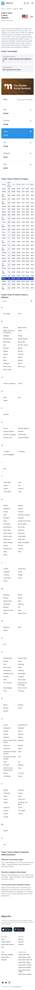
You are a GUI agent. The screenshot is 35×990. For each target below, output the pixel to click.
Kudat (5, 551)
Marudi (20, 598)
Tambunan (6, 793)
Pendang (21, 670)
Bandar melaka (23, 339)
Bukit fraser (7, 366)
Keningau (6, 518)
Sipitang (20, 765)
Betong (20, 360)
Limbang (6, 575)
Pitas (5, 679)
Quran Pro (4, 959)
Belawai (20, 351)
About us (20, 939)
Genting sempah (8, 431)
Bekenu (20, 348)
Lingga (20, 575)
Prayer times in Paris (24, 954)
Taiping (5, 790)
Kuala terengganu (23, 542)
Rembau (6, 708)
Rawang (20, 705)
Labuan (5, 568)
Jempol (5, 488)
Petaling (6, 676)
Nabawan (6, 627)
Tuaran (20, 813)
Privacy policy (5, 957)
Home (2, 8)
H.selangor (21, 451)
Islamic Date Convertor (7, 944)
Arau (19, 313)
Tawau (5, 799)
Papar (20, 661)
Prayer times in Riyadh (24, 967)
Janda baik (6, 482)
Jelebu (5, 485)
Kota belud (6, 524)
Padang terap (22, 658)
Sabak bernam (22, 725)
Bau (4, 345)
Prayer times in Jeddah (24, 965)
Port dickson (7, 683)
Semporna (6, 745)
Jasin (19, 482)
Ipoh (4, 468)
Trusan (5, 813)
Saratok (5, 731)
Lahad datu (21, 568)
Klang (5, 521)
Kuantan (20, 545)
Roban (20, 708)
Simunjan (6, 765)
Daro (19, 397)
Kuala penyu (7, 539)
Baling (20, 330)
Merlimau (21, 604)
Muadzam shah (8, 610)
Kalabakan (6, 508)
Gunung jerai (7, 437)
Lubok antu (7, 578)
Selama (20, 737)
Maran (20, 595)
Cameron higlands (9, 383)
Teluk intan (21, 799)
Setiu (19, 751)
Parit (4, 664)
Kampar (20, 508)
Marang (5, 598)
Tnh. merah (21, 810)
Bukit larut (21, 366)
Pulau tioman (22, 688)
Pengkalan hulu (8, 673)
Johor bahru (7, 491)
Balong (20, 336)
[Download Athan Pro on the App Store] (6, 929)
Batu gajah (6, 342)
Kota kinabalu (22, 524)
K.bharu (5, 505)
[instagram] (9, 982)
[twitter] (6, 982)
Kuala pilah (21, 539)
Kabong (20, 505)
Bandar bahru (7, 339)
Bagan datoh (22, 327)
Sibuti (5, 762)
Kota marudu (7, 527)
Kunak (5, 555)
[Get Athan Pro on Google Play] (19, 929)
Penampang (7, 670)
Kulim (19, 551)
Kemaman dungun (24, 515)
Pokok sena (22, 679)
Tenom (20, 807)
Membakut (6, 604)
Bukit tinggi (7, 369)
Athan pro (9, 3)
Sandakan (21, 728)
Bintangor (6, 363)
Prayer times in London (24, 957)
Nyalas (5, 630)
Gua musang (22, 434)
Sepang (20, 745)
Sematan (21, 740)
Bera (4, 357)
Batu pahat (21, 342)
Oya (4, 644)
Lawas (20, 572)
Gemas (5, 428)
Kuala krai (21, 530)
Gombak (20, 431)
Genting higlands (23, 428)
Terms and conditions (7, 954)
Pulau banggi (7, 688)
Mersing (5, 607)
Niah (19, 627)
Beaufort (6, 348)
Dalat (5, 397)
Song (19, 768)
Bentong (20, 354)
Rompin (5, 711)
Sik (19, 762)
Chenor (20, 383)
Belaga (5, 351)
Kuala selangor (8, 542)
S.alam (5, 725)
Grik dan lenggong (9, 434)
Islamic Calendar (6, 942)
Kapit (5, 515)
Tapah (5, 796)
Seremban (6, 748)
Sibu (19, 757)
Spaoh (5, 773)
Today (5, 99)
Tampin (20, 793)
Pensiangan (21, 673)
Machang (6, 595)
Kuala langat (7, 533)
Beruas (20, 357)
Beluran (5, 354)
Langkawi (6, 572)
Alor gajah (6, 313)
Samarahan (7, 728)
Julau (19, 491)
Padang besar (7, 658)
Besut (5, 360)
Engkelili (6, 414)
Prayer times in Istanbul (24, 974)
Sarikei (20, 731)
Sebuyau (21, 734)
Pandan (5, 661)
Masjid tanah (7, 601)
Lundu (5, 581)
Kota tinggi (7, 530)
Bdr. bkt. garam (23, 345)
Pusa (4, 691)
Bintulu (20, 363)
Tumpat (5, 817)
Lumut (20, 578)
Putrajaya (21, 691)
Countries (8, 8)
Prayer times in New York (25, 959)
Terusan (5, 810)
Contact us (21, 942)
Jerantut (20, 488)
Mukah (5, 613)
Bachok (5, 327)
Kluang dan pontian (24, 521)
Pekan (20, 667)
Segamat (6, 737)
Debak (5, 400)
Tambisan (21, 790)
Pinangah (21, 676)
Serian (20, 748)
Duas (2, 947)
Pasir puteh (7, 667)
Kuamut (5, 545)
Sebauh (5, 734)
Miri (19, 607)
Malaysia (15, 8)
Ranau (5, 705)
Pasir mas (21, 664)
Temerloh (6, 807)
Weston (5, 830)
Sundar (20, 776)
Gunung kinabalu (23, 437)
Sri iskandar (7, 776)
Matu (19, 601)
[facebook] (2, 982)
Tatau (20, 796)
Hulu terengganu (8, 454)
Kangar (5, 512)
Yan (4, 844)
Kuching (20, 548)
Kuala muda (21, 536)
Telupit (5, 802)
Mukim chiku (22, 613)
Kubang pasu (7, 548)
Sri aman (21, 773)
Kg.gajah (21, 518)
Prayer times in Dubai (24, 962)
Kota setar (21, 527)
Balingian (6, 336)
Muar (19, 610)
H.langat (6, 451)
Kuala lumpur (7, 536)
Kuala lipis (21, 533)
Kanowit (20, 512)
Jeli (19, 485)
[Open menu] (32, 3)
